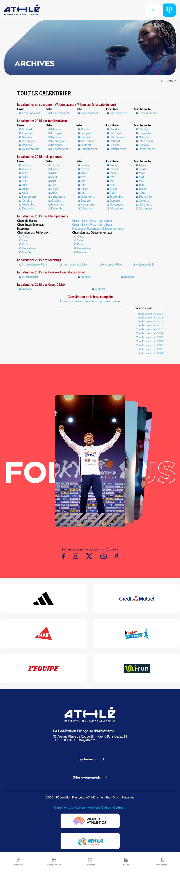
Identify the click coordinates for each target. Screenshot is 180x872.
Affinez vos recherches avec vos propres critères (90, 301)
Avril (25, 177)
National (27, 137)
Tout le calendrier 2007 (149, 341)
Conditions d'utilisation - (71, 807)
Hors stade (29, 248)
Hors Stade (106, 220)
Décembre (28, 208)
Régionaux (93, 228)
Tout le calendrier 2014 (149, 313)
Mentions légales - (100, 807)
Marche (26, 252)
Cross (75, 220)
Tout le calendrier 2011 (149, 325)
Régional (27, 145)
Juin (24, 184)
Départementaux (112, 228)
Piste (93, 220)
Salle (85, 220)
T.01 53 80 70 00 (64, 740)
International (117, 137)
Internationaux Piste (34, 264)
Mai (24, 181)
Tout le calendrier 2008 (149, 337)
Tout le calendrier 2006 (149, 345)
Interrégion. (29, 141)
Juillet (25, 188)
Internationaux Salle (75, 264)
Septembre (29, 196)
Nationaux (78, 228)
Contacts (119, 807)
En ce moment (31, 113)
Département (30, 149)
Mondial (27, 129)
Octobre (27, 200)
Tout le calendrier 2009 (149, 333)
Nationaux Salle (144, 264)
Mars (25, 173)
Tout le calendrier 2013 (149, 317)
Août (25, 192)
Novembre (28, 204)
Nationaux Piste (112, 264)
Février (26, 169)
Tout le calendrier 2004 (149, 353)
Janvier (26, 165)
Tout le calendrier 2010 (149, 329)
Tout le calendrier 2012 (149, 321)
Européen (28, 133)
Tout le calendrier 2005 (149, 349)
